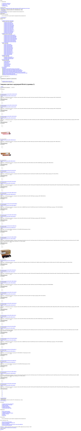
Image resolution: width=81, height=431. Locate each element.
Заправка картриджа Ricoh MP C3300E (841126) (8, 139)
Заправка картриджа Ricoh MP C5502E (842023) (8, 216)
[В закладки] (2, 202)
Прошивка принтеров (5, 406)
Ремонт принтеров (5, 405)
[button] (3, 17)
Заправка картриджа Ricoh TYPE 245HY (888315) (8, 205)
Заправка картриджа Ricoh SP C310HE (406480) (8, 238)
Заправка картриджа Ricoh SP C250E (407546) (7, 260)
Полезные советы (5, 5)
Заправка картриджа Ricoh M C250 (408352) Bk (8, 227)
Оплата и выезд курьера (6, 4)
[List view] (0, 88)
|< (2, 390)
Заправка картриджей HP (6, 407)
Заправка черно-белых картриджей (7, 403)
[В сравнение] (2, 190)
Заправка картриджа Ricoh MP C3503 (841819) (7, 183)
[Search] (9, 76)
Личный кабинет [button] (3, 7)
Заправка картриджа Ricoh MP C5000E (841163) (8, 194)
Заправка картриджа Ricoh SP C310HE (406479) (8, 373)
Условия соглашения (5, 413)
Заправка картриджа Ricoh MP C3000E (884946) (8, 282)
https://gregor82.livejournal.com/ (7, 425)
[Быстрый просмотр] (2, 167)
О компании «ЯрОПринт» (6, 3)
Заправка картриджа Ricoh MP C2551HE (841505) (8, 106)
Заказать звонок (2, 18)
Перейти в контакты (3, 12)
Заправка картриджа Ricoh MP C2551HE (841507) (8, 95)
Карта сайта (4, 415)
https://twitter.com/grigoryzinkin (7, 421)
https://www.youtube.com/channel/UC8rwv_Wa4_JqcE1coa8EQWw (12, 424)
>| (2, 396)
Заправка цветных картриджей (7, 81)
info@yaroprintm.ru (3, 400)
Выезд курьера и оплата (6, 411)
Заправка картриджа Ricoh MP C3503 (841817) (7, 271)
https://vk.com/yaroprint (5, 423)
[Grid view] (1, 88)
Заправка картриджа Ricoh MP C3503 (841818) (7, 385)
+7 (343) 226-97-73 (3, 10)
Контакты (3, 414)
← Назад (1, 86)
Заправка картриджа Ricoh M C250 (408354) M (7, 362)
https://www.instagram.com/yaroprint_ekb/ (8, 422)
